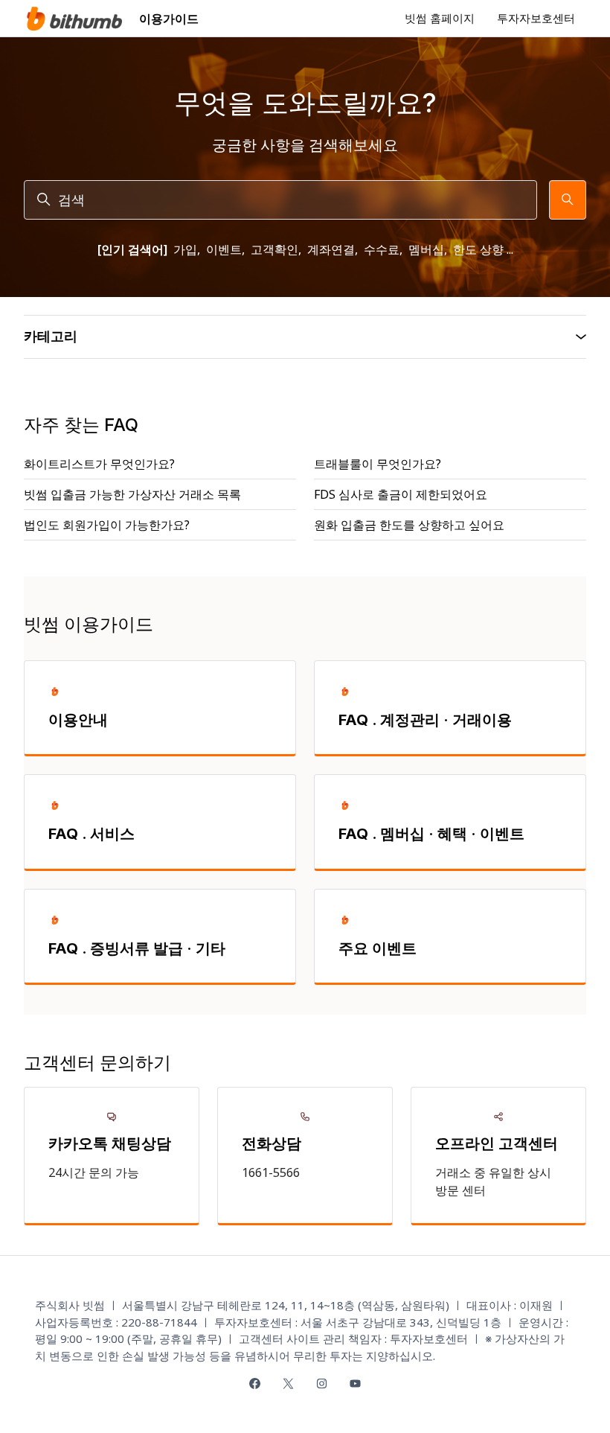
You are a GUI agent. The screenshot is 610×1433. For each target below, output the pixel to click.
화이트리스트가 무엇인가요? (99, 464)
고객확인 (274, 249)
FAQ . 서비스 (91, 834)
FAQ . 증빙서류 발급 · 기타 (136, 948)
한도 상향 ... (483, 249)
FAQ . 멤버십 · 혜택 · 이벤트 (431, 834)
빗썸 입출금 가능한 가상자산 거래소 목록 (132, 494)
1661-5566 (271, 1172)
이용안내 (78, 720)
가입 (185, 249)
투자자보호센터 (536, 17)
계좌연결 (331, 249)
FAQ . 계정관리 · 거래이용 (425, 720)
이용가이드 (169, 18)
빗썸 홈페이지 (440, 17)
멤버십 (426, 249)
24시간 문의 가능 (93, 1172)
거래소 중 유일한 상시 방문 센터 (493, 1181)
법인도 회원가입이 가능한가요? (107, 525)
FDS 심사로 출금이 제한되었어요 (400, 494)
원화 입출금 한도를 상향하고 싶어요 (409, 525)
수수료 (381, 249)
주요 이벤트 (377, 948)
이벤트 (224, 249)
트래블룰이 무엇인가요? (377, 464)
